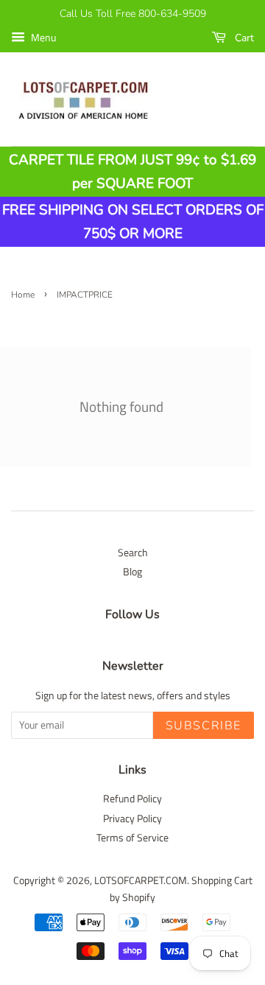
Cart (243, 38)
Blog (132, 571)
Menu (42, 37)
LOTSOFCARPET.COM (140, 880)
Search (133, 552)
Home (23, 295)
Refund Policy (132, 798)
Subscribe (203, 726)
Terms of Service (132, 837)
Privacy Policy (132, 818)
